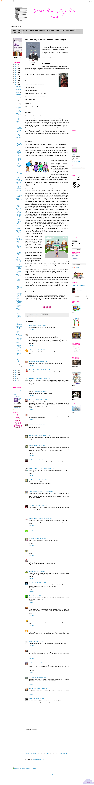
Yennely (31, 550)
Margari (31, 595)
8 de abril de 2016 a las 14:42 (41, 529)
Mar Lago (31, 529)
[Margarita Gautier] (72, 257)
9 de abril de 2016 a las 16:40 (39, 630)
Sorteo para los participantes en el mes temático (19, 185)
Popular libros (39, 303)
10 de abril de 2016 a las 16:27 (39, 677)
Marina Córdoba (33, 369)
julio (17, 100)
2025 (16, 66)
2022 (16, 72)
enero (17, 368)
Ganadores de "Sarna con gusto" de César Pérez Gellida (19, 254)
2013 (16, 374)
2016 (16, 84)
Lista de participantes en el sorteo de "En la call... (19, 295)
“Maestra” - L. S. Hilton (19, 180)
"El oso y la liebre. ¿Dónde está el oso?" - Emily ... (18, 233)
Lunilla (30, 479)
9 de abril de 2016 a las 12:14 (49, 607)
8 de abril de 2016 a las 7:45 (39, 334)
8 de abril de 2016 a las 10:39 (43, 435)
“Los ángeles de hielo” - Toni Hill (19, 316)
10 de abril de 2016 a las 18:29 (41, 688)
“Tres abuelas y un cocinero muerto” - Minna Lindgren (18, 278)
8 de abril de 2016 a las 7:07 (39, 325)
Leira (30, 414)
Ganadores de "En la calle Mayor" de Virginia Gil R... (19, 287)
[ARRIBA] (88, 782)
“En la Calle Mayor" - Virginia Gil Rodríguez (19, 210)
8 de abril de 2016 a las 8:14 (40, 361)
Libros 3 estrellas (34, 316)
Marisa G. (31, 688)
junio (17, 101)
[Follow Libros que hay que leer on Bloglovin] (78, 168)
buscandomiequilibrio (34, 468)
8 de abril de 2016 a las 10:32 (39, 414)
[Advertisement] (47, 741)
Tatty (30, 349)
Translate (77, 267)
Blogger (52, 774)
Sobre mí (24, 30)
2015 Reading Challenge (17, 395)
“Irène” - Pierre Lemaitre (18, 123)
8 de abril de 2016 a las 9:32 (43, 378)
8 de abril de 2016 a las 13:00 (40, 479)
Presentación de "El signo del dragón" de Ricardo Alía (19, 144)
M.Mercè (31, 361)
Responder (31, 329)
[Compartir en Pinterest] (47, 314)
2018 (16, 80)
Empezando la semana (19, 138)
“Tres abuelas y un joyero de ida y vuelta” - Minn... (18, 160)
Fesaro (30, 620)
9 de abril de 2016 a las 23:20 (40, 650)
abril (17, 106)
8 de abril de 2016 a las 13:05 (46, 491)
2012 (16, 376)
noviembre (18, 89)
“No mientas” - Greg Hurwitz (19, 222)
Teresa (30, 560)
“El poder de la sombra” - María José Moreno (19, 217)
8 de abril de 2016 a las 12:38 (47, 468)
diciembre (18, 86)
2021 (16, 74)
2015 (16, 370)
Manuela (31, 399)
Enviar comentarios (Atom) (38, 759)
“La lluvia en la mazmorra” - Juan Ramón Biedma (19, 174)
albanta (31, 325)
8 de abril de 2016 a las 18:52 (39, 582)
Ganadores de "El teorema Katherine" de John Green (19, 345)
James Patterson (79, 290)
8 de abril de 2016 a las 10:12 (40, 399)
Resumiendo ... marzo (19, 320)
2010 (16, 380)
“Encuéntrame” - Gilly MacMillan (19, 127)
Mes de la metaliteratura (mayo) (19, 199)
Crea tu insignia (74, 258)
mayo (17, 103)
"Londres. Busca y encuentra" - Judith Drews (19, 262)
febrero (18, 366)
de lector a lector (33, 518)
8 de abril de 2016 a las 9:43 (40, 391)
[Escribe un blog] (43, 314)
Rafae (30, 630)
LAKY (74, 154)
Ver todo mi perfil (76, 161)
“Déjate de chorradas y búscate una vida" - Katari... (19, 133)
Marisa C (31, 571)
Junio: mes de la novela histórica (18, 109)
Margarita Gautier (75, 255)
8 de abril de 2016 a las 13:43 (45, 518)
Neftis (30, 538)
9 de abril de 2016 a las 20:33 (38, 641)
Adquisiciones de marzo (19, 360)
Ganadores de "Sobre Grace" (19, 227)
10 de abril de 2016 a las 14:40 (38, 662)
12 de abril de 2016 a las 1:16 (40, 698)
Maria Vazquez (32, 435)
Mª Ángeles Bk (32, 378)
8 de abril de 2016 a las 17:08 (39, 560)
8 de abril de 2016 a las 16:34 (40, 550)
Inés (30, 424)
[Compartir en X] (44, 314)
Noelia (30, 582)
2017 (16, 82)
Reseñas (40, 316)
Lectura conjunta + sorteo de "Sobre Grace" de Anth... (19, 303)
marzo (17, 364)
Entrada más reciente (31, 753)
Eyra (30, 445)
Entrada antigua (64, 753)
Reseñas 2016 (46, 316)
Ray (30, 662)
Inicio (48, 753)
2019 (16, 78)
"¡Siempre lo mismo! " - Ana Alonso (19, 204)
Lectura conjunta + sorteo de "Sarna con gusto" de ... (19, 337)
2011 (16, 378)
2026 (16, 64)
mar (30, 641)
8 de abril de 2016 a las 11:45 (39, 459)
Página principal (16, 30)
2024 (16, 68)
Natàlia (30, 459)
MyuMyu (31, 650)
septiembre (18, 94)
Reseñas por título (16, 32)
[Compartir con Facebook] (46, 314)
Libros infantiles (70, 30)
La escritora (78, 289)
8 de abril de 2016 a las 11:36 (38, 445)
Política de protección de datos (37, 30)
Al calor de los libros (34, 491)
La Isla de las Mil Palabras (35, 607)
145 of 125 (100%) (17, 407)
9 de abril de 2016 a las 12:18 (40, 620)
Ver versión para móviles (47, 756)
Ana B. (30, 334)
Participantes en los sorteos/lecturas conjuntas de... (19, 269)
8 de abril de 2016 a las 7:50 (38, 349)
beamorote (31, 505)
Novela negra (50, 30)
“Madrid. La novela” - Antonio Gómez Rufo (18, 311)
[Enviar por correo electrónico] (41, 314)
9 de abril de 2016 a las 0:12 (39, 595)
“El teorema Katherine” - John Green (19, 167)
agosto (18, 97)
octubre (18, 92)
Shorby (30, 698)
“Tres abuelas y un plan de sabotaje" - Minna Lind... (19, 116)
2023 (16, 70)
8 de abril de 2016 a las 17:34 (40, 571)
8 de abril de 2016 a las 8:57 (44, 369)
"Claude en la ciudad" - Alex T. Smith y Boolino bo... (19, 329)
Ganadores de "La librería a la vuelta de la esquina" (18, 152)
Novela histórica (60, 30)
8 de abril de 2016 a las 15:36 (39, 538)
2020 (16, 76)
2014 (16, 372)
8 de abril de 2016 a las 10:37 (38, 424)
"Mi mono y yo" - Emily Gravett (19, 195)
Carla (30, 677)
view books (19, 408)
